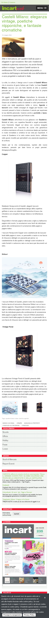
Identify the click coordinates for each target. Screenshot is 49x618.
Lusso (5, 448)
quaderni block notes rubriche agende (17, 418)
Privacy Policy (29, 615)
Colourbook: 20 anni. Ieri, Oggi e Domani (17, 490)
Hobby (5, 440)
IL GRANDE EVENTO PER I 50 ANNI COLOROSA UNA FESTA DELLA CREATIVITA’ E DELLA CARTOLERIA (23, 475)
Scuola (6, 432)
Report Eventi (8, 463)
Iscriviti (16, 514)
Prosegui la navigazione (12, 615)
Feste (5, 444)
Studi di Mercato (10, 459)
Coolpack (6, 483)
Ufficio (5, 436)
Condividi (25, 425)
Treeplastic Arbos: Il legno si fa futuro (16, 498)
